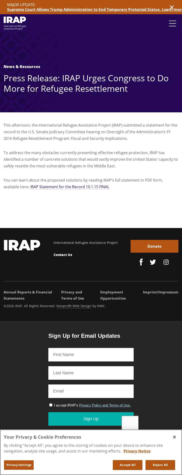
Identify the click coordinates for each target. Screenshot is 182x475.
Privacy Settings (18, 465)
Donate (154, 246)
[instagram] (166, 263)
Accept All (127, 465)
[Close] (174, 437)
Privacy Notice (136, 451)
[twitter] (153, 263)
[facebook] (141, 263)
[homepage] (15, 23)
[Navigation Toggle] (172, 23)
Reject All (160, 465)
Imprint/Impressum (160, 292)
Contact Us (63, 254)
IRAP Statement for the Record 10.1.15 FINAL (69, 186)
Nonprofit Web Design (73, 306)
